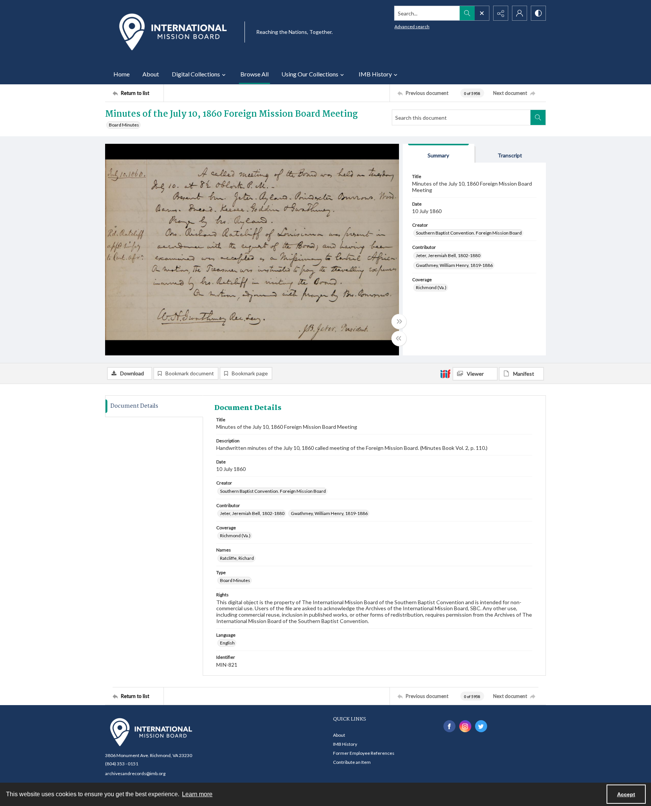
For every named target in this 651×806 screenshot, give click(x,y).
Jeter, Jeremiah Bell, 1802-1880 (448, 255)
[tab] (438, 153)
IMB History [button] (375, 74)
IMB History (345, 744)
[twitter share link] (481, 726)
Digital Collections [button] (196, 74)
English (227, 643)
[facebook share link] (449, 726)
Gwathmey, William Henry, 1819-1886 (454, 265)
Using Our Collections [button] (309, 74)
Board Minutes (124, 125)
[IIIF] (445, 373)
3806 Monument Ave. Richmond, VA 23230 (148, 755)
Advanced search (411, 26)
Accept (626, 794)
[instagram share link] (465, 726)
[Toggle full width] (398, 321)
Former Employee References (363, 753)
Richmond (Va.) (431, 287)
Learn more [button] (197, 794)
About (150, 74)
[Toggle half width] (398, 338)
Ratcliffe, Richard (237, 558)
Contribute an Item (352, 762)
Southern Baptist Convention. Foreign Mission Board (469, 233)
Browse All (254, 74)
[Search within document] (538, 117)
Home (121, 74)
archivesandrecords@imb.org (135, 773)
